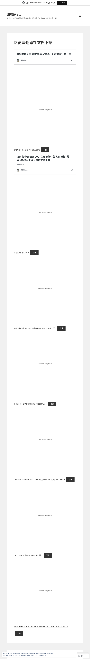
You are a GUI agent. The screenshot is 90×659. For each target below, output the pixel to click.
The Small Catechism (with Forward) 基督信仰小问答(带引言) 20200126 (39, 480)
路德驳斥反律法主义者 (21, 253)
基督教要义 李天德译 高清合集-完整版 (27, 150)
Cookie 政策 (42, 655)
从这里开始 (62, 3)
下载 (45, 150)
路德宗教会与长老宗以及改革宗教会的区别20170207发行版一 (35, 328)
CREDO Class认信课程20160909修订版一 (28, 555)
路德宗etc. (14, 14)
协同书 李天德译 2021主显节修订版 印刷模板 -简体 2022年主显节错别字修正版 (41, 626)
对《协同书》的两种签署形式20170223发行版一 (30, 404)
